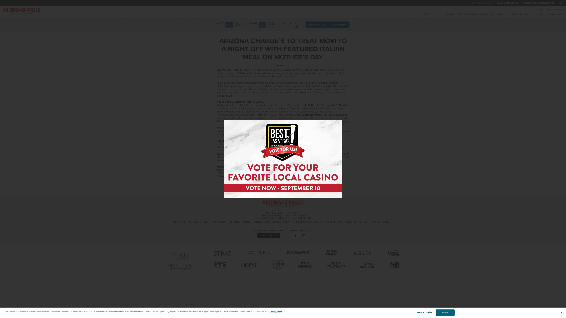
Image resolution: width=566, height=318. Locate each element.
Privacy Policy (276, 312)
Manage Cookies (424, 312)
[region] (283, 313)
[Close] (561, 312)
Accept (445, 312)
